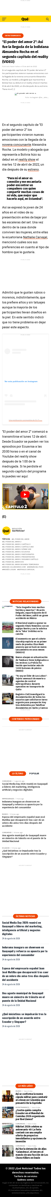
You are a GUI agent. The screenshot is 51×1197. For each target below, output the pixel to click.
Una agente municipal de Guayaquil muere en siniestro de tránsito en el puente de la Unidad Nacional (23, 997)
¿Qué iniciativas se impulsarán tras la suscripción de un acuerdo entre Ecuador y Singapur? (24, 1018)
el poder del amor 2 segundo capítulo (20, 559)
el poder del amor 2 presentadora (19, 557)
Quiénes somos (25, 1179)
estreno (33, 169)
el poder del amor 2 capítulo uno (18, 547)
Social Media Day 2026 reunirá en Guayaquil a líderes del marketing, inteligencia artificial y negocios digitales (22, 928)
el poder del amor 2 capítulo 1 (17, 544)
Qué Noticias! (18, 531)
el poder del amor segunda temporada (21, 564)
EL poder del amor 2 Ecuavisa (16, 552)
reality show (26, 159)
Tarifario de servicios (25, 1176)
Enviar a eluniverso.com (14, 567)
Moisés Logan (9, 570)
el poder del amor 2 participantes (18, 554)
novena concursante (16, 144)
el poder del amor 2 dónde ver (17, 549)
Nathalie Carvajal (35, 237)
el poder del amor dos (13, 562)
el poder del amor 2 (12, 542)
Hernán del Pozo (35, 567)
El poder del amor (21, 539)
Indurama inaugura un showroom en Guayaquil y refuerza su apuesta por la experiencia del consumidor (24, 951)
